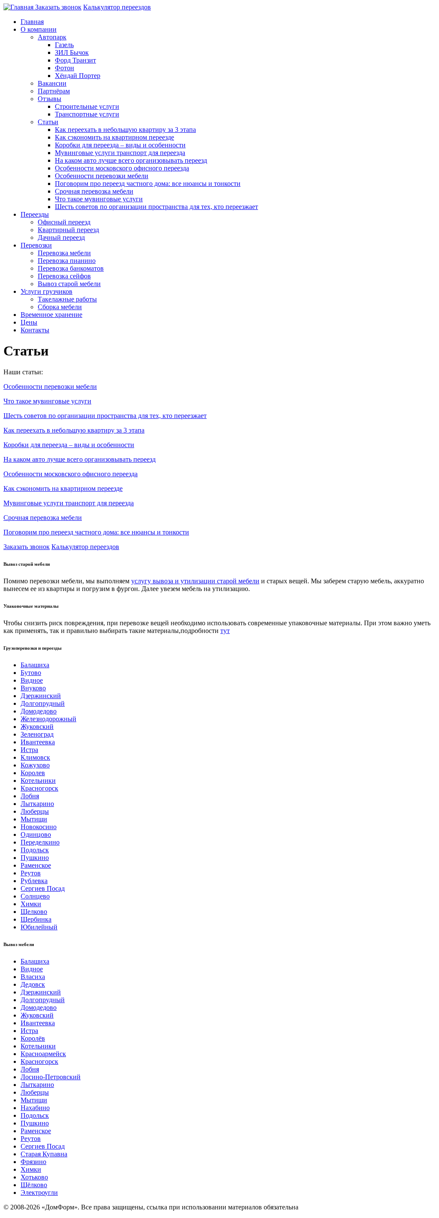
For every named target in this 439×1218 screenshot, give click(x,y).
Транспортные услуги (87, 114)
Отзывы (49, 98)
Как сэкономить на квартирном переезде (114, 137)
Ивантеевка (38, 742)
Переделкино (40, 842)
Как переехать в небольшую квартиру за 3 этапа (125, 129)
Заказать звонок (58, 7)
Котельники (38, 780)
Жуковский (37, 726)
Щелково (34, 911)
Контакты (35, 330)
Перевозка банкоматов (71, 268)
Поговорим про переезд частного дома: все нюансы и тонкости (148, 183)
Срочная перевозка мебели (94, 191)
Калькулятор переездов (117, 7)
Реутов (31, 873)
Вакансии (52, 83)
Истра (29, 749)
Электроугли (39, 1192)
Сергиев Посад (43, 888)
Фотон (64, 68)
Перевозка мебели (64, 253)
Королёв (33, 1038)
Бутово (31, 672)
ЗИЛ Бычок (72, 52)
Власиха (33, 976)
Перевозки (36, 245)
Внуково (33, 688)
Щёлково (34, 1184)
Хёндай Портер (77, 75)
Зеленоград (37, 734)
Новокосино (39, 826)
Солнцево (35, 896)
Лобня (30, 796)
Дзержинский (41, 695)
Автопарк (52, 37)
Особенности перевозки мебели (101, 175)
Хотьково (34, 1177)
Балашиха (35, 665)
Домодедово (39, 711)
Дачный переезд (61, 237)
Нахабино (35, 1107)
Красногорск (39, 788)
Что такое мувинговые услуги (99, 199)
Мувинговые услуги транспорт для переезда (120, 152)
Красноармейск (43, 1053)
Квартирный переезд (68, 229)
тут (225, 630)
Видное (32, 680)
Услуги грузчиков (46, 291)
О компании (39, 29)
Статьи (48, 121)
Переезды (35, 214)
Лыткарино (37, 803)
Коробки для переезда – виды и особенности (120, 145)
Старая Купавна (44, 1154)
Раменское (36, 865)
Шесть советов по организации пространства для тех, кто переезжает (156, 206)
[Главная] (19, 7)
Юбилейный (39, 927)
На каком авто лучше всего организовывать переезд (131, 160)
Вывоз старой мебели (69, 283)
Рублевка (34, 880)
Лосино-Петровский (51, 1077)
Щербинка (36, 919)
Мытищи (34, 819)
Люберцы (35, 811)
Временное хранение (51, 314)
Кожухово (35, 765)
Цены (29, 322)
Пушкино (35, 857)
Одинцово (36, 834)
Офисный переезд (64, 222)
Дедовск (33, 984)
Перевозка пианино (67, 260)
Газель (64, 44)
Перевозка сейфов (64, 276)
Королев (33, 772)
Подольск (35, 850)
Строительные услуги (87, 106)
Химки (31, 904)
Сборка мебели (60, 306)
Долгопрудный (43, 703)
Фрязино (33, 1161)
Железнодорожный (48, 718)
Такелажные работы (67, 299)
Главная (32, 21)
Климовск (35, 757)
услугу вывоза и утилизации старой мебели (195, 581)
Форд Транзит (75, 60)
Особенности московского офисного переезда (122, 168)
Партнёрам (54, 91)
